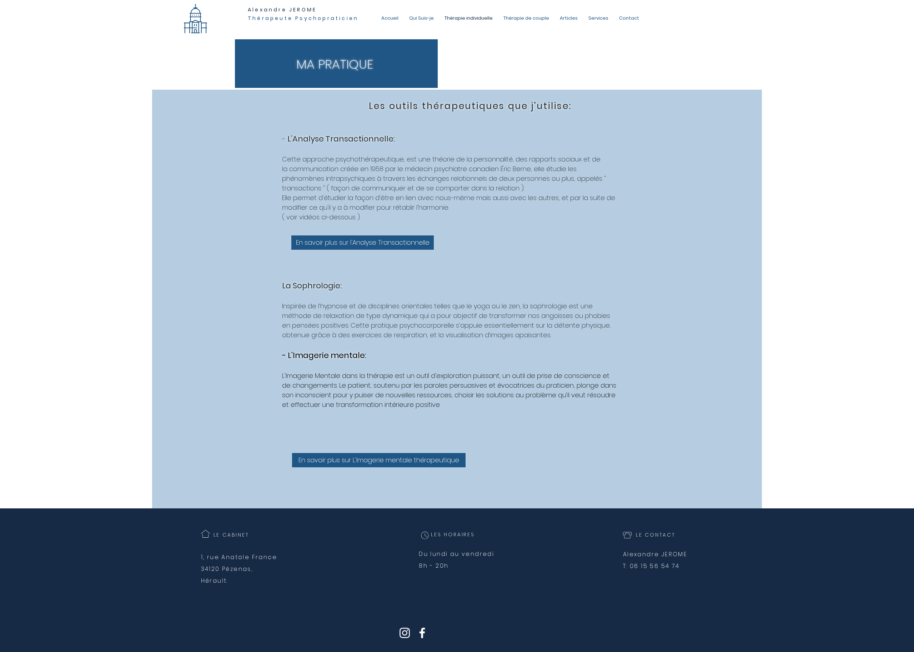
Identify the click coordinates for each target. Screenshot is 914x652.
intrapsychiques (350, 178)
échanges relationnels (452, 178)
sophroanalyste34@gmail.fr (724, 640)
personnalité (493, 159)
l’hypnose (332, 306)
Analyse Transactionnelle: (343, 138)
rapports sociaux (555, 159)
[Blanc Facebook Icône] (422, 633)
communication (313, 168)
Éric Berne (516, 168)
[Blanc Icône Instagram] (405, 633)
